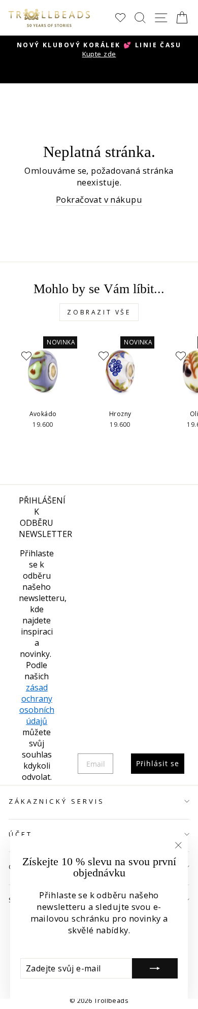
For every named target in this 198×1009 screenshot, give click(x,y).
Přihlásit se (157, 763)
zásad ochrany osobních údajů (36, 704)
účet (20, 834)
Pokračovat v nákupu (99, 199)
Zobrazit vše (98, 312)
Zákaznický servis (57, 801)
